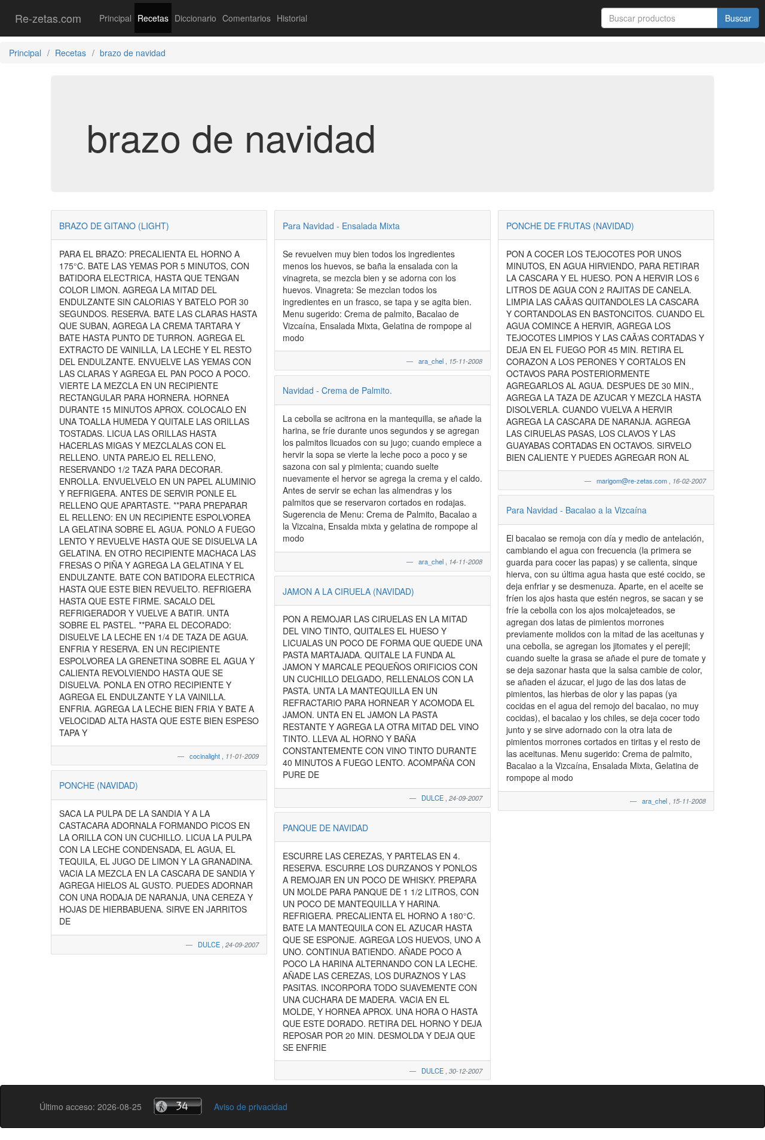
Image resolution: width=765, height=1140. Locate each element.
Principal (115, 18)
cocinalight (205, 756)
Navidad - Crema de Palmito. (337, 390)
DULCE (210, 944)
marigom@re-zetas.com (632, 480)
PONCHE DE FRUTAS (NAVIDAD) (570, 226)
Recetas (153, 18)
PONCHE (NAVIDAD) (98, 785)
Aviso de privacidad (250, 1106)
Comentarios (246, 18)
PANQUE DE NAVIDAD (325, 828)
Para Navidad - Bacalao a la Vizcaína (576, 510)
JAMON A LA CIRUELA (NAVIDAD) (348, 591)
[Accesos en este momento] (178, 1106)
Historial (292, 18)
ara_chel (431, 361)
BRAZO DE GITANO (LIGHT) (114, 226)
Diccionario (195, 18)
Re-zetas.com (48, 18)
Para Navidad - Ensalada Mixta (341, 226)
